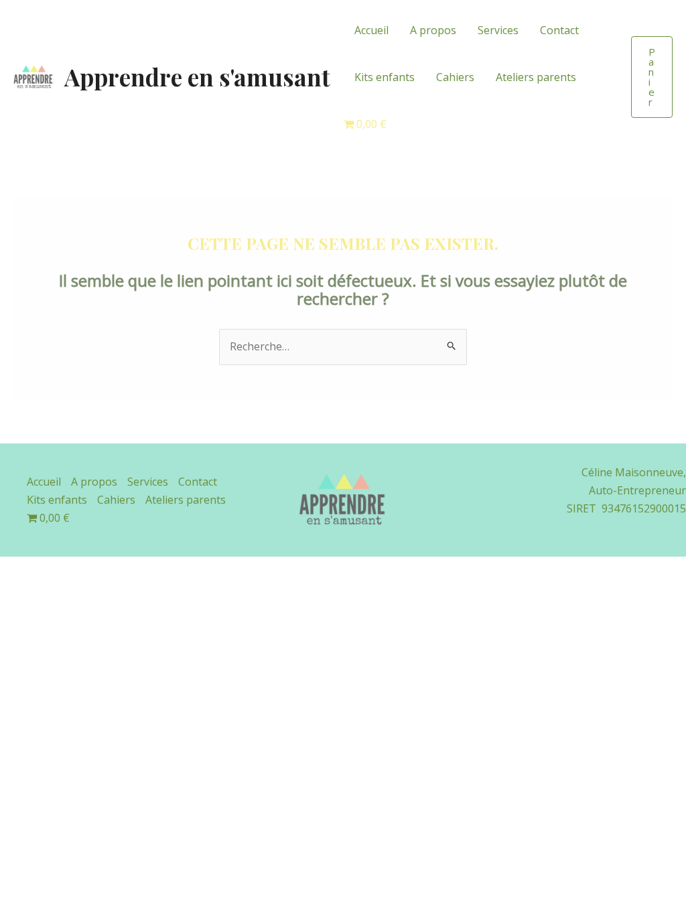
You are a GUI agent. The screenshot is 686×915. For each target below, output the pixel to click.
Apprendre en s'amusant (197, 76)
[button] (652, 77)
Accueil (371, 30)
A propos (433, 30)
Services (498, 30)
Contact (559, 30)
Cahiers (455, 77)
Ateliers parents (536, 77)
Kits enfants (384, 77)
